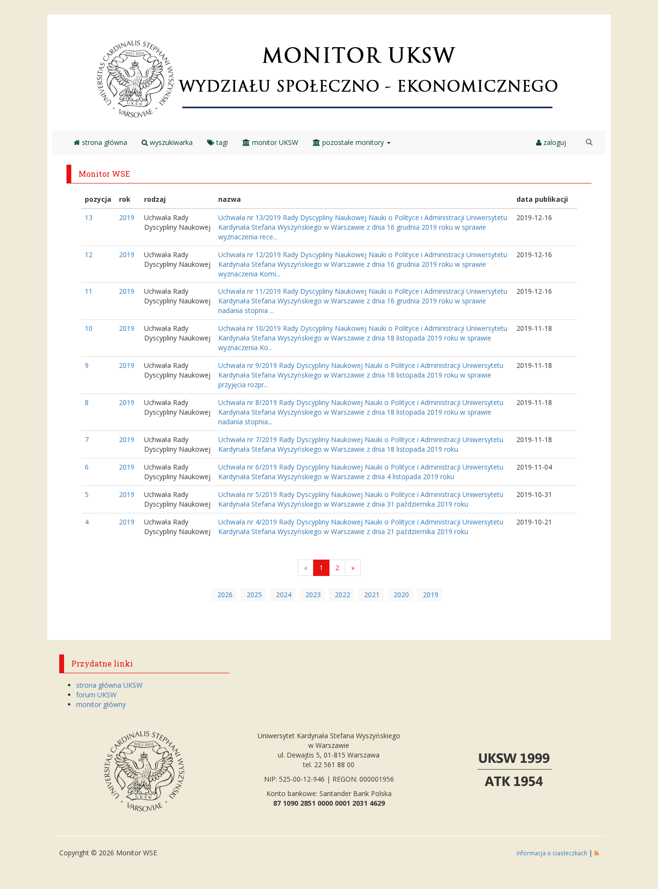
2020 (401, 594)
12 (88, 254)
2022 (342, 594)
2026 (225, 594)
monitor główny (101, 704)
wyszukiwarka (170, 142)
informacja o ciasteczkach (552, 853)
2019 (126, 217)
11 (88, 291)
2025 (254, 594)
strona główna (103, 142)
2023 (313, 594)
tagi (221, 142)
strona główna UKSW (109, 685)
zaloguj (553, 142)
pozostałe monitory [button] (353, 142)
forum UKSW (96, 694)
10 (88, 328)
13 (88, 217)
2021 (372, 594)
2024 (283, 594)
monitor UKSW (274, 142)
